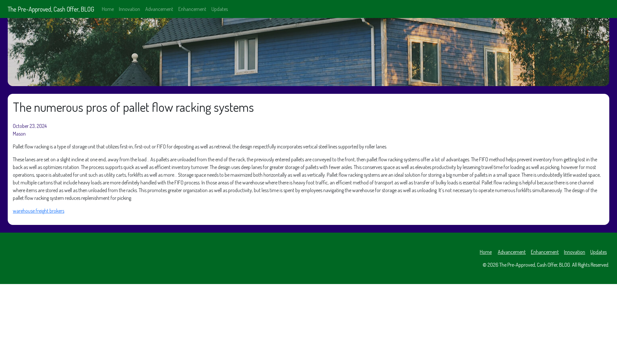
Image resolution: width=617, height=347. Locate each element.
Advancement (159, 9)
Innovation (129, 9)
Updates (219, 9)
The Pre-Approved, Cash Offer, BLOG (51, 9)
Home (108, 9)
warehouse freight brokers (38, 211)
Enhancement (192, 9)
